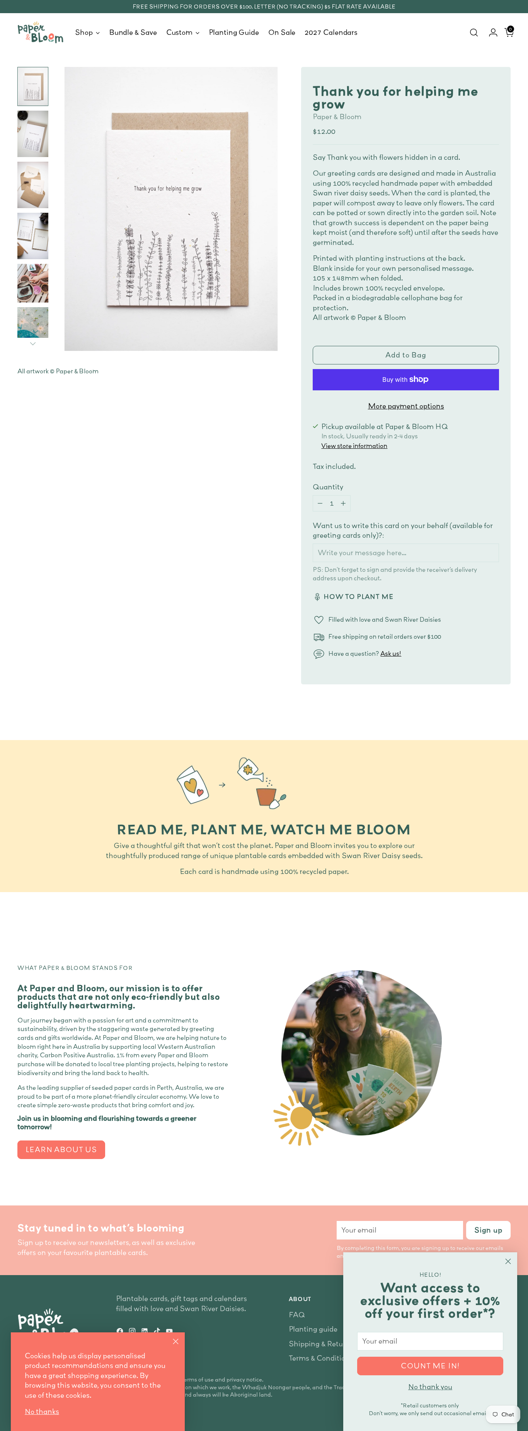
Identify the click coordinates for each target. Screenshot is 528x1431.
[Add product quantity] (343, 503)
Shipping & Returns (321, 1344)
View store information (354, 445)
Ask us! (390, 653)
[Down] (32, 343)
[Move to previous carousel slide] (486, 922)
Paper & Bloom (337, 116)
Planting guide (313, 1329)
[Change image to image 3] (32, 185)
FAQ (297, 1315)
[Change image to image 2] (32, 134)
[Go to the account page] (490, 32)
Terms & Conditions (321, 1358)
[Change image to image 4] (32, 236)
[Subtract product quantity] (320, 503)
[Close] (508, 1261)
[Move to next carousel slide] (504, 921)
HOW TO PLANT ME (358, 596)
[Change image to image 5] (32, 283)
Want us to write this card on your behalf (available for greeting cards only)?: (403, 530)
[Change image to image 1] (32, 86)
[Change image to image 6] (32, 327)
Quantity (328, 487)
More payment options (406, 406)
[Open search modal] (474, 32)
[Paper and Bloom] (40, 32)
